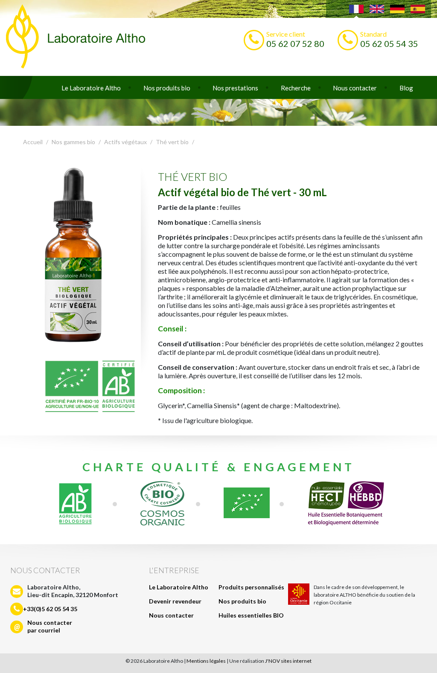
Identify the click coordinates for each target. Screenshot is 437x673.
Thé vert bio (172, 141)
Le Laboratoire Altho (91, 88)
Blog (406, 88)
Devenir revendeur (175, 601)
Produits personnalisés (251, 587)
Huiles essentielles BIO (251, 615)
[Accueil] (218, 38)
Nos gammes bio (73, 141)
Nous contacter (355, 88)
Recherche (296, 88)
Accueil (33, 141)
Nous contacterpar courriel (49, 626)
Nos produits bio (166, 88)
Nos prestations (235, 88)
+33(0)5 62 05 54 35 (50, 608)
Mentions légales (206, 661)
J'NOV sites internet (288, 661)
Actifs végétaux (125, 141)
